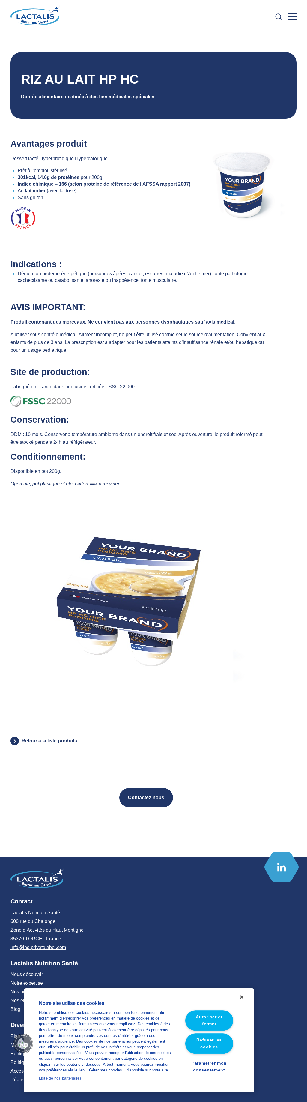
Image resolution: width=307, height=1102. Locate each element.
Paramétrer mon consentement (209, 1066)
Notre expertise (26, 983)
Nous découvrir (26, 974)
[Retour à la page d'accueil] (35, 16)
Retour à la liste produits (49, 740)
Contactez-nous (146, 797)
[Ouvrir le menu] (292, 16)
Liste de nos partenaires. (61, 1078)
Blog (15, 1009)
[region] (139, 1040)
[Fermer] (241, 997)
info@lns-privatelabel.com (38, 947)
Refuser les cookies (209, 1044)
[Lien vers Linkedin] (281, 867)
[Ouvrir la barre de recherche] (278, 16)
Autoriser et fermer (209, 1020)
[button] (23, 1043)
